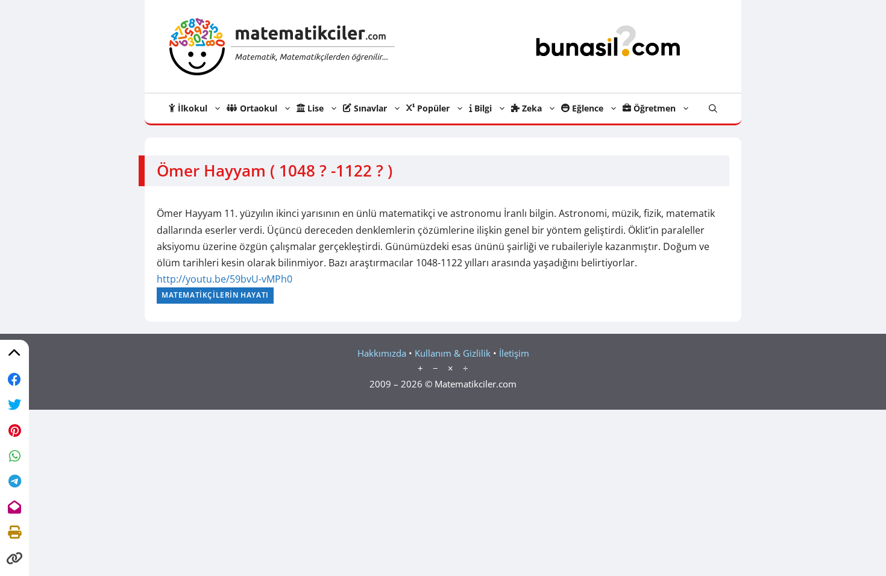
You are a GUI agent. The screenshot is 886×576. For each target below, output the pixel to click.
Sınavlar (369, 108)
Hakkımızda (381, 353)
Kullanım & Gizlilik (453, 353)
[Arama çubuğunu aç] (713, 108)
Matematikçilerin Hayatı (215, 295)
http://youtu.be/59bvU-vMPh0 (224, 279)
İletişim (514, 353)
